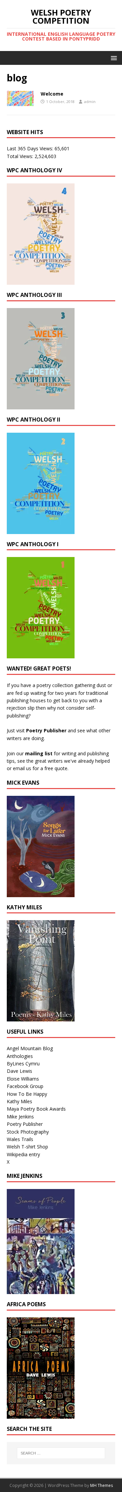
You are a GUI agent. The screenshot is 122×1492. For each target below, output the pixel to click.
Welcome (52, 94)
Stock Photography (28, 1132)
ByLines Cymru (23, 1063)
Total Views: (21, 156)
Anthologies (20, 1056)
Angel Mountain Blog (30, 1048)
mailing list (39, 753)
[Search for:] (61, 1453)
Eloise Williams (23, 1079)
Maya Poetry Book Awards (36, 1109)
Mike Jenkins (20, 1116)
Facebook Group (25, 1086)
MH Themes (101, 1485)
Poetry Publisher (46, 730)
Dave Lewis (19, 1071)
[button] (112, 57)
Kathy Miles (19, 1101)
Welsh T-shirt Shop (27, 1146)
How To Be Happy (27, 1094)
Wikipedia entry (23, 1154)
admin (90, 101)
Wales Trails (20, 1139)
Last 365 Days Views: (31, 148)
